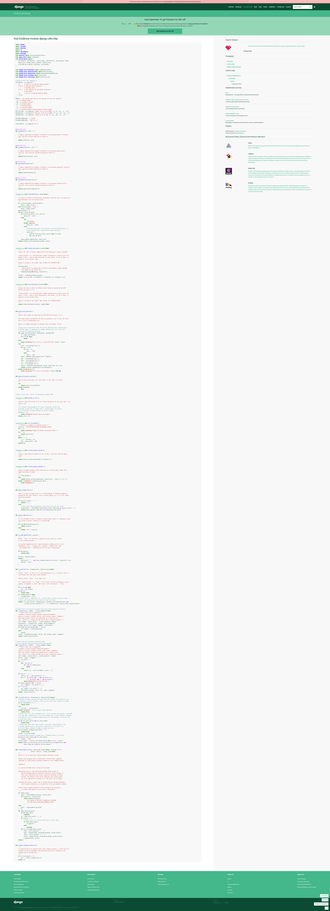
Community (272, 7)
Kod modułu (232, 78)
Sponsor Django (301, 878)
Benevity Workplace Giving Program (306, 887)
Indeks (227, 100)
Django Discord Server (232, 107)
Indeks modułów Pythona (234, 67)
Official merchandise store (304, 884)
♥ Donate (288, 7)
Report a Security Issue (93, 887)
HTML (238, 131)
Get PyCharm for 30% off (165, 31)
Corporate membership (303, 881)
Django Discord (162, 881)
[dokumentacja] (20, 194)
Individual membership (93, 890)
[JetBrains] (229, 159)
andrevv (229, 902)
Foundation (280, 7)
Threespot (217, 902)
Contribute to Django (92, 881)
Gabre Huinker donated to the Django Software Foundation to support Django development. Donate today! (276, 46)
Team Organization (19, 884)
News (255, 7)
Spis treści (230, 61)
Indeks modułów (235, 100)
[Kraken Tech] (229, 174)
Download (238, 7)
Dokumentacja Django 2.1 (234, 75)
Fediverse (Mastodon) (233, 884)
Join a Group (90, 878)
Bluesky (229, 887)
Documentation (247, 7)
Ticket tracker (230, 120)
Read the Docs (239, 133)
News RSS (230, 892)
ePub (244, 131)
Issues (265, 7)
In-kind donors (119, 902)
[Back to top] (326, 908)
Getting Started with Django (21, 881)
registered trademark (57, 907)
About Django (17, 878)
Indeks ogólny (231, 64)
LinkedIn (229, 890)
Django (19, 7)
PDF (241, 131)
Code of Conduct (18, 890)
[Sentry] (229, 148)
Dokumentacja (22, 13)
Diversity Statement (19, 892)
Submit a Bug (90, 884)
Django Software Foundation (21, 887)
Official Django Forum (232, 113)
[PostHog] (229, 188)
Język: (325, 899)
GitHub (229, 878)
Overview (231, 7)
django (232, 81)
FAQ (227, 93)
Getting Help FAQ (162, 878)
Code (260, 7)
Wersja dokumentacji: (321, 904)
